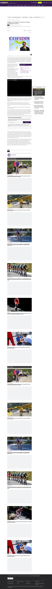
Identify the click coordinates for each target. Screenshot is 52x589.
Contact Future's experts (20, 581)
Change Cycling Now (12, 59)
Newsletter (30, 30)
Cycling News (13, 154)
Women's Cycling (20, 5)
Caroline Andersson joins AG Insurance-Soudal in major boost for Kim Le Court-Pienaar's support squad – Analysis (38, 93)
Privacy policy (28, 581)
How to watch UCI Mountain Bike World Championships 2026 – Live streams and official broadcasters (39, 106)
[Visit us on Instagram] (34, 2)
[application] (19, 88)
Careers (18, 583)
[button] (49, 2)
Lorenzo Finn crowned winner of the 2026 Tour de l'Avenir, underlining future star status (39, 102)
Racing (14, 5)
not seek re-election (20, 131)
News (11, 5)
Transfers (31, 17)
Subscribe (40, 2)
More (42, 5)
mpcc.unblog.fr (17, 136)
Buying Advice (33, 5)
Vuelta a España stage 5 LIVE (16, 17)
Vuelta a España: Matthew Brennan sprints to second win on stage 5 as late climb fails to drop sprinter (39, 98)
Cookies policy (37, 581)
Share (9, 30)
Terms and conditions (10, 581)
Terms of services (18, 124)
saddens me (12, 60)
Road (8, 151)
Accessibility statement (10, 583)
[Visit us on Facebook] (31, 2)
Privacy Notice (10, 125)
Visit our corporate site (36, 575)
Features (38, 5)
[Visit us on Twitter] (32, 2)
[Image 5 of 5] (30, 44)
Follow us (26, 30)
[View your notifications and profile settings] (47, 2)
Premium (25, 5)
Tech (29, 5)
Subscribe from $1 (37, 17)
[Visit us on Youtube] (35, 2)
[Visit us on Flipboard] (36, 2)
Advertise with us (28, 583)
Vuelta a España (25, 17)
